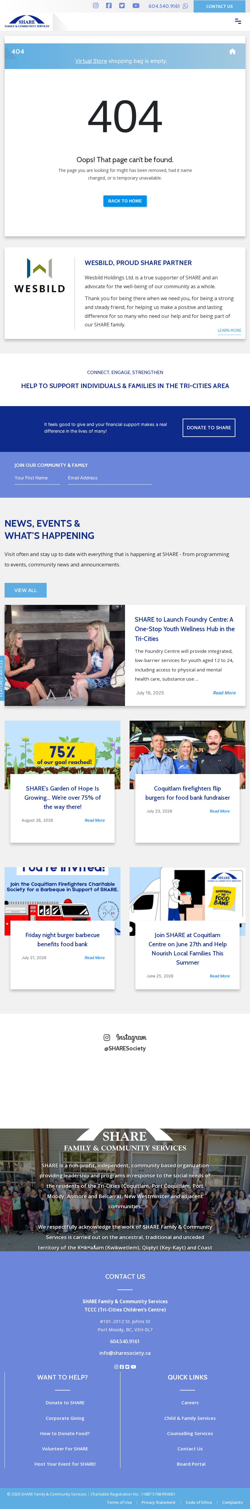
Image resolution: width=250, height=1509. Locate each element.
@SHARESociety (125, 1048)
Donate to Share (209, 428)
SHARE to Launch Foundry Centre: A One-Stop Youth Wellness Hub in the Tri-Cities (185, 629)
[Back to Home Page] (232, 49)
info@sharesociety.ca (125, 1353)
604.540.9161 (164, 6)
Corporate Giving (65, 1418)
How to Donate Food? (65, 1433)
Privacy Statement (159, 1502)
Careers (190, 1402)
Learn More (229, 330)
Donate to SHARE (65, 1402)
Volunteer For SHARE (65, 1448)
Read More (224, 692)
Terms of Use (119, 1502)
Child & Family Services (190, 1418)
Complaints (232, 1502)
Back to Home (125, 200)
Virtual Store (91, 61)
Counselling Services (190, 1433)
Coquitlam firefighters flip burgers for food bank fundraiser (187, 793)
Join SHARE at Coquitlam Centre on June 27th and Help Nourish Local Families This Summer (187, 948)
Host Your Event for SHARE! (65, 1464)
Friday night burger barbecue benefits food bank (62, 939)
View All (25, 590)
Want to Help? (62, 1377)
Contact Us (219, 6)
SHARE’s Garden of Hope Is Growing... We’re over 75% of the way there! (62, 797)
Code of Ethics (199, 1502)
